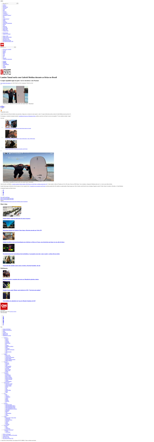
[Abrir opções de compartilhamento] (3, 108)
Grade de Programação (7, 330)
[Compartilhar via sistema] (0, 109)
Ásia (6, 388)
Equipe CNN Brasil (6, 33)
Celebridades (7, 396)
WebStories (4, 268)
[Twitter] (3, 316)
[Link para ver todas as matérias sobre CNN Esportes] (5, 74)
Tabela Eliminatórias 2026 (10, 407)
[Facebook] (3, 317)
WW (4, 53)
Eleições (4, 6)
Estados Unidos (8, 385)
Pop (3, 16)
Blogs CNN (5, 29)
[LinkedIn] (3, 321)
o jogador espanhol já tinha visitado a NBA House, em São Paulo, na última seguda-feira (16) (29, 184)
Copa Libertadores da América (11, 408)
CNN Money (5, 14)
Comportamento (6, 18)
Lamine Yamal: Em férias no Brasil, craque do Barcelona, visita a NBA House (20, 138)
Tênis (4, 65)
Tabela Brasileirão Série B (10, 406)
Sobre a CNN (5, 36)
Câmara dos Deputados (9, 357)
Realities (7, 400)
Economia (5, 12)
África (6, 389)
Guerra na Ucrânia (8, 383)
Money (4, 52)
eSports (4, 67)
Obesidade (7, 424)
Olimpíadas (7, 409)
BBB (6, 394)
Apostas (4, 66)
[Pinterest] (3, 322)
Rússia (6, 391)
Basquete (7, 411)
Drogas (6, 423)
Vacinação (7, 420)
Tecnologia (5, 22)
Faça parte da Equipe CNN (8, 41)
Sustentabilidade (8, 381)
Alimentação (7, 418)
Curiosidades (7, 428)
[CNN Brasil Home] (7, 46)
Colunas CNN (5, 30)
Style (4, 17)
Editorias (5, 337)
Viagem (6, 430)
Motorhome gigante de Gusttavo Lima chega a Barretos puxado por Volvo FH (22, 230)
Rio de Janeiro (8, 369)
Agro (4, 9)
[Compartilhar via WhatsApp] (3, 107)
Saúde (4, 19)
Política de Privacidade (7, 37)
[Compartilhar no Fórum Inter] (1, 110)
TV (6, 402)
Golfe (6, 414)
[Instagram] (3, 320)
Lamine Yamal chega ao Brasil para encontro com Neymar (16, 148)
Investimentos (8, 374)
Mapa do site (5, 334)
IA (3, 56)
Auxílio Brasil (8, 367)
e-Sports (6, 415)
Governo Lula (8, 356)
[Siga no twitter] (3, 191)
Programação (5, 32)
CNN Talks (5, 27)
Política (4, 4)
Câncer (6, 422)
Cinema (6, 397)
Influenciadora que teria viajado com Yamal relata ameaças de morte (18, 128)
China (6, 392)
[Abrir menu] (1, 1)
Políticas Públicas (8, 360)
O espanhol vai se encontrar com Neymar (37, 186)
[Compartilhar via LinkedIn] (2, 107)
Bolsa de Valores (8, 377)
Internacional (5, 7)
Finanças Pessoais (8, 379)
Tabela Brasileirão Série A (10, 405)
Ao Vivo (7, 338)
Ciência (4, 21)
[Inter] (3, 315)
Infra (4, 10)
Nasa (6, 426)
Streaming (7, 401)
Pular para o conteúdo (7, 49)
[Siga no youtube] (3, 192)
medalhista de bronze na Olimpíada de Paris (27, 116)
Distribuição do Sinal (7, 40)
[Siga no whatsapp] (3, 195)
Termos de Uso (6, 38)
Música (6, 399)
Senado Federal (8, 358)
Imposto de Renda (8, 378)
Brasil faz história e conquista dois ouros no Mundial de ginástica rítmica (21, 279)
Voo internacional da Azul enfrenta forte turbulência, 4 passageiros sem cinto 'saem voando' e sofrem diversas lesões (31, 253)
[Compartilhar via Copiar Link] (4, 107)
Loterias (6, 380)
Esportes (4, 11)
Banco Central (8, 376)
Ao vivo (4, 50)
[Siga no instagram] (3, 190)
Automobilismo (6, 64)
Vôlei (6, 412)
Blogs (4, 331)
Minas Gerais (7, 370)
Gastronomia (7, 432)
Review (4, 24)
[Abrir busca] (17, 3)
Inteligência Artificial (7, 15)
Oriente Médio (8, 390)
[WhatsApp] (3, 324)
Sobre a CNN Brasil (7, 434)
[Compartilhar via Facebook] (0, 107)
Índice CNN (7, 355)
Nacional (4, 8)
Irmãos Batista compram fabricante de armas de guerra (16, 218)
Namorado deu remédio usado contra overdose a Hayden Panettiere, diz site (21, 265)
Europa (6, 386)
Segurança (7, 363)
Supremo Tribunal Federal (10, 359)
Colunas (4, 332)
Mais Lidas (3, 204)
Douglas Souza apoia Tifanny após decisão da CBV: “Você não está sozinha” (22, 290)
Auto (4, 25)
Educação (5, 26)
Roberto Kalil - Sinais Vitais (10, 417)
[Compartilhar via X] (1, 107)
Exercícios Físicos (8, 419)
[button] (77, 94)
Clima (6, 365)
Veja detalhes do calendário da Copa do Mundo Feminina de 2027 (19, 301)
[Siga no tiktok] (3, 193)
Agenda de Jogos (8, 404)
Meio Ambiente (8, 366)
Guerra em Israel (8, 384)
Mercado (7, 373)
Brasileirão (5, 63)
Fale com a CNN (6, 39)
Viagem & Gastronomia (7, 23)
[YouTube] (3, 318)
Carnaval (7, 395)
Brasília (6, 371)
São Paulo (7, 368)
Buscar (4, 3)
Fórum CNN (5, 28)
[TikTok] (3, 323)
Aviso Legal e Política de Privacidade (10, 435)
